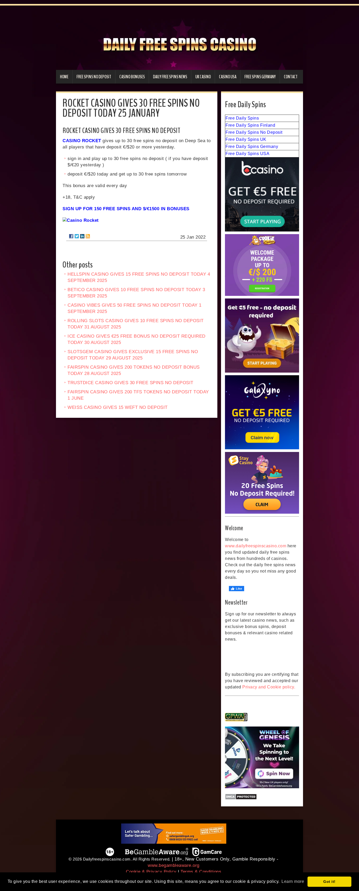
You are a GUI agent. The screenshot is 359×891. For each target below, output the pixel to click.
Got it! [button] (329, 881)
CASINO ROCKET (82, 140)
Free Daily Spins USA (247, 153)
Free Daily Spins (242, 118)
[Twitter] (77, 236)
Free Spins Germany (260, 77)
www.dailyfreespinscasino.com (255, 546)
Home (64, 77)
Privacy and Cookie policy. (268, 687)
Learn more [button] (292, 881)
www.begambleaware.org (173, 865)
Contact (291, 77)
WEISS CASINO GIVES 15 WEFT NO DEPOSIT (118, 407)
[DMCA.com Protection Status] (262, 797)
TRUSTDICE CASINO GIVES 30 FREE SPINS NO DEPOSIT (130, 382)
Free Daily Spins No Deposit (254, 132)
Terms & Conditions (201, 871)
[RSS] (88, 236)
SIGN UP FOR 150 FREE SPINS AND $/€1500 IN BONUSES (126, 208)
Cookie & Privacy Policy (151, 871)
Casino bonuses (132, 77)
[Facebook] (71, 236)
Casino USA (227, 77)
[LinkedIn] (82, 236)
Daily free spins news (170, 77)
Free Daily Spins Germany (251, 146)
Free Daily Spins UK (245, 139)
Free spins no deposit (93, 77)
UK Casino (203, 77)
